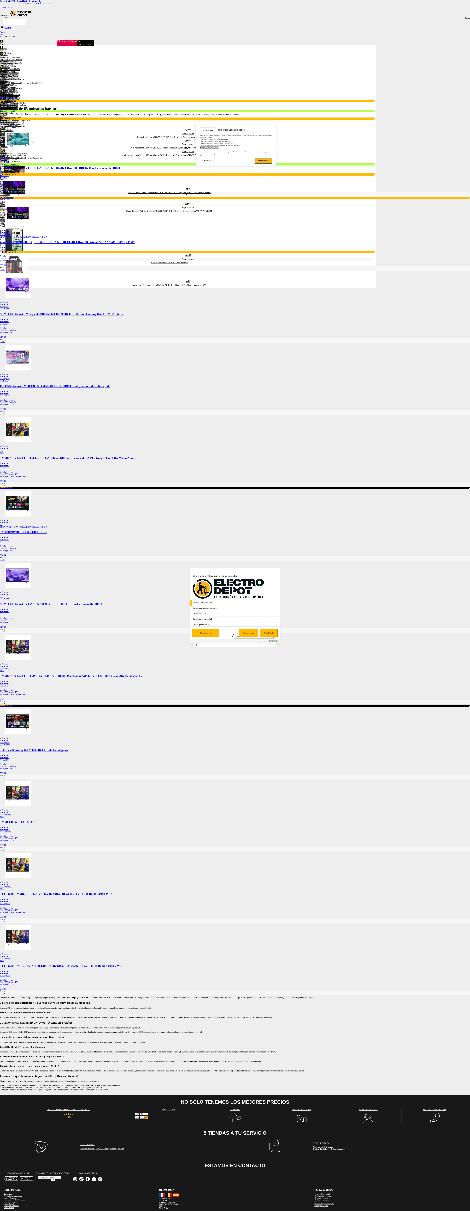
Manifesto (163, 1200)
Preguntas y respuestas (13, 1196)
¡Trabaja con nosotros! (168, 1202)
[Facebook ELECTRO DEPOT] (88, 1179)
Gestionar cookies (320, 1202)
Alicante (121, 1149)
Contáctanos (8, 1194)
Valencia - (113, 1149)
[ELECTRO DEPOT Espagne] (176, 1196)
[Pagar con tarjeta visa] (137, 1115)
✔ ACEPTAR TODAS (263, 161)
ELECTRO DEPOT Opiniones (170, 1204)
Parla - (106, 1149)
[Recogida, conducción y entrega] (274, 1151)
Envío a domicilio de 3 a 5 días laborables (34, 3)
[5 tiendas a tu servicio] (41, 1153)
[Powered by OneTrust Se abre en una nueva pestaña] (270, 641)
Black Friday (164, 1208)
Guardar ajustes (206, 633)
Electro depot (166, 1190)
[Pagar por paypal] (137, 1118)
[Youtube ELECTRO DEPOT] (100, 1179)
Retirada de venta (321, 1198)
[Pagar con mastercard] (142, 1115)
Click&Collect (9, 1204)
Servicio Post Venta (11, 1206)
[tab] (235, 603)
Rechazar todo (248, 633)
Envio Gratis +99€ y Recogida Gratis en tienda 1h (20, 1)
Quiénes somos (6, 7)
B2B (160, 1206)
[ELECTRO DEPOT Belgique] (169, 1196)
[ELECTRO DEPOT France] (162, 1196)
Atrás (2, 133)
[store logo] (20, 16)
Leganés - (100, 1149)
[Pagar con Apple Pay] (146, 1115)
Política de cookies (321, 1200)
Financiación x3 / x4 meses (14, 1200)
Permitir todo (269, 633)
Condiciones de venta (322, 1196)
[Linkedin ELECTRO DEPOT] (94, 1179)
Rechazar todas (208, 130)
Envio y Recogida (10, 1202)
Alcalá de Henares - (87, 1149)
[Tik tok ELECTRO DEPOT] (81, 1179)
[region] (236, 143)
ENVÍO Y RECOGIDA (321, 1143)
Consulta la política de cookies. (209, 147)
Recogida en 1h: (329, 1148)
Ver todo (3, 137)
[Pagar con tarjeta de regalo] (146, 1119)
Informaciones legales (322, 1194)
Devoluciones (9, 1208)
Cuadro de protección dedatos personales (324, 1205)
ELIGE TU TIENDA (87, 1145)
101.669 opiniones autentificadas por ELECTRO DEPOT (68, 1110)
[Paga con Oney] (142, 1118)
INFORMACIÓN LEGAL (323, 1190)
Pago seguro (168, 1110)
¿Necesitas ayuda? (13, 1190)
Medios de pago (10, 1198)
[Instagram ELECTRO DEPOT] (75, 1179)
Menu (2, 34)
